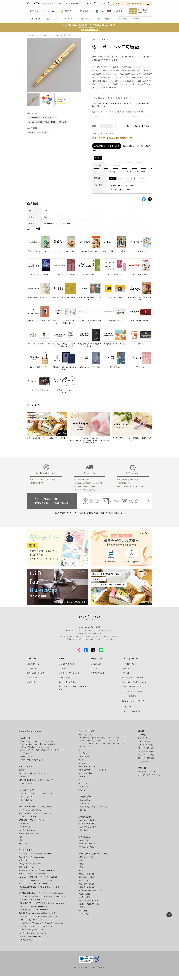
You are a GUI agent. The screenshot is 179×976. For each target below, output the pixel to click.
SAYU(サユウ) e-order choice (30, 864)
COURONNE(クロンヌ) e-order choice (33, 910)
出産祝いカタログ (45, 747)
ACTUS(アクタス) (25, 777)
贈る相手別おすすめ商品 (87, 823)
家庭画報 (22, 770)
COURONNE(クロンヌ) (28, 827)
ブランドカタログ (26, 741)
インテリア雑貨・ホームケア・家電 (92, 770)
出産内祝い (68, 11)
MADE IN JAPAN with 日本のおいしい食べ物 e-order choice (41, 903)
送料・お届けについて (35, 673)
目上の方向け (42, 132)
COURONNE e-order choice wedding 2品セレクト (38, 913)
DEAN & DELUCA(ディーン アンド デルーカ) (36, 780)
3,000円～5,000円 (145, 738)
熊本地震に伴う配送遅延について (89, 27)
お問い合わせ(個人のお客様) (133, 687)
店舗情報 (125, 668)
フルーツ (110, 738)
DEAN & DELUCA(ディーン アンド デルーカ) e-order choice (42, 896)
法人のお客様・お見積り (110, 11)
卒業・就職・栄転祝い (86, 884)
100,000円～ (143, 761)
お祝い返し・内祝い (86, 857)
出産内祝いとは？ (85, 830)
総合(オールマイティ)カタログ (45, 741)
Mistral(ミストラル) (26, 800)
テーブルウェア (84, 753)
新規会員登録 (96, 664)
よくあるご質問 (33, 678)
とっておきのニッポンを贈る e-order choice (35, 853)
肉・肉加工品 (84, 738)
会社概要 (125, 673)
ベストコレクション (26, 797)
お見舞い (81, 867)
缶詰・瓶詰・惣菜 (86, 747)
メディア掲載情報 (129, 696)
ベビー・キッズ (84, 777)
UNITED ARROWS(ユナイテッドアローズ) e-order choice (41, 893)
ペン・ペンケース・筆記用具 (60, 35)
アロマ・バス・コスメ (86, 767)
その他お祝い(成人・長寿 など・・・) (42, 118)
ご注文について (33, 664)
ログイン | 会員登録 (72, 4)
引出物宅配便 (83, 803)
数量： (95, 126)
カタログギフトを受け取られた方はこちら (131, 4)
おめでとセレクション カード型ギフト (33, 933)
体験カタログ (59, 750)
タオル (81, 780)
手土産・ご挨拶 (84, 894)
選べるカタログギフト (146, 772)
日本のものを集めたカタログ (29, 744)
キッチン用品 (83, 756)
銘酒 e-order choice (26, 860)
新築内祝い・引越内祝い (87, 877)
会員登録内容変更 (97, 673)
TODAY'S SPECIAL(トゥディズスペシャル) (35, 793)
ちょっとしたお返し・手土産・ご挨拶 (41, 122)
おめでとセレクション (27, 830)
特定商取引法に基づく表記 (132, 678)
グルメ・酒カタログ (48, 744)
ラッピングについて (66, 664)
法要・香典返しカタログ (44, 750)
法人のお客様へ (65, 678)
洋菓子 (82, 741)
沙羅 (20, 840)
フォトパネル (83, 787)
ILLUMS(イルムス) (26, 783)
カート (104, 4)
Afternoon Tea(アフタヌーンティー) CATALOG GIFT (39, 877)
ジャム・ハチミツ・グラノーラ (113, 741)
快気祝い (81, 870)
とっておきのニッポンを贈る (30, 810)
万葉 (20, 837)
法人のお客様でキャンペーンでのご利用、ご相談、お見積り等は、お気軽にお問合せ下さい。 (90, 513)
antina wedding (84, 800)
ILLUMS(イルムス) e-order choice (32, 930)
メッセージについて (66, 668)
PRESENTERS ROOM (131, 711)
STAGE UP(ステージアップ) (29, 833)
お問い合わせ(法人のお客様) (133, 691)
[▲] (115, 125)
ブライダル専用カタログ (28, 747)
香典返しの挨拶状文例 (86, 844)
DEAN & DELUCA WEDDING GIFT (32, 900)
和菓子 (118, 738)
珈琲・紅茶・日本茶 (93, 741)
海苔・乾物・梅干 (113, 744)
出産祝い (81, 864)
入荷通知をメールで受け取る (106, 146)
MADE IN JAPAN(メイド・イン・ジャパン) (35, 813)
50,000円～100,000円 (146, 758)
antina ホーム (31, 35)
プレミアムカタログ (26, 750)
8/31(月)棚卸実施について (89, 30)
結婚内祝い (82, 810)
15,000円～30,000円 (146, 751)
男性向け (31, 132)
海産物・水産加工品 (98, 738)
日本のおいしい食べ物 (27, 817)
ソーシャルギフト (25, 756)
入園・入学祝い (84, 880)
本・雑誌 (81, 763)
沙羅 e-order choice (26, 867)
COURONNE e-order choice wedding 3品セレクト (38, 916)
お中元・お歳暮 (84, 897)
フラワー (81, 760)
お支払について (33, 668)
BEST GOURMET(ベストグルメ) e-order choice (37, 870)
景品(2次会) (62, 122)
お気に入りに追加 (106, 133)
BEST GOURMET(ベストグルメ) (31, 820)
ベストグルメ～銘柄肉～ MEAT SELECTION (36, 884)
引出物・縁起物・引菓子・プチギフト (92, 807)
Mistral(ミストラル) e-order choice (32, 874)
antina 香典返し (84, 840)
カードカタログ (25, 753)
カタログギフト (25, 738)
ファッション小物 (85, 773)
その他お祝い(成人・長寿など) (90, 890)
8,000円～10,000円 (145, 745)
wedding (51, 11)
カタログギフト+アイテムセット (31, 760)
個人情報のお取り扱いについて (134, 682)
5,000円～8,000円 (145, 741)
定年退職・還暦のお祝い (87, 887)
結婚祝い (81, 860)
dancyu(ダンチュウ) (26, 790)
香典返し (86, 11)
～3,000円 (142, 735)
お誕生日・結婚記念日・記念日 (90, 904)
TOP (20, 735)
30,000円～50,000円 (146, 755)
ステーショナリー (43, 35)
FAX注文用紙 (32, 682)
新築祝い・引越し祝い (86, 874)
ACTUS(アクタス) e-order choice (31, 940)
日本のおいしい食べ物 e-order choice (33, 906)
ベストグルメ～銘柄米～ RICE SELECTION (35, 880)
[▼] (115, 127)
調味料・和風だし (94, 744)
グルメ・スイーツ (85, 735)
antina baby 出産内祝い (87, 820)
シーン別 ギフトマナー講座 (149, 775)
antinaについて (128, 664)
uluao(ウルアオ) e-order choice (31, 920)
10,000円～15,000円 (146, 748)
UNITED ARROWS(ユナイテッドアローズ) (35, 773)
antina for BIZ (127, 706)
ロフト (21, 787)
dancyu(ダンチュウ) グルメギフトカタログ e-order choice (41, 923)
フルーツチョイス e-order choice (31, 857)
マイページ (89, 4)
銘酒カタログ (24, 823)
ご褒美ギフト (83, 907)
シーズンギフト (84, 914)
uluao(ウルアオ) (25, 803)
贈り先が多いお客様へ (67, 682)
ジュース (83, 744)
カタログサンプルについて (69, 673)
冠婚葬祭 (81, 790)
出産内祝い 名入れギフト (88, 827)
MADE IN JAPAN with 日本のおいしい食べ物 (35, 807)
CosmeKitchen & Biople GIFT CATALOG (34, 936)
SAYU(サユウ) (24, 843)
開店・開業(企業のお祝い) (88, 901)
